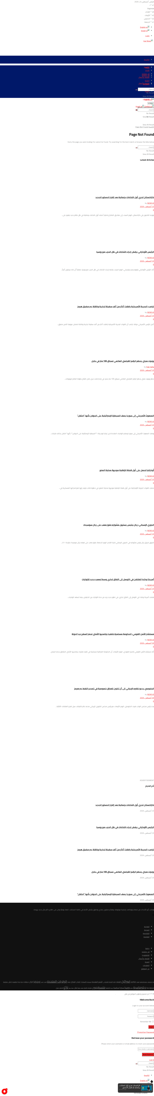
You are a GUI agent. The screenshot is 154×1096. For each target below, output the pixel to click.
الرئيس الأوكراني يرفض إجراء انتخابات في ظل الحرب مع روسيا (125, 252)
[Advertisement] (113, 48)
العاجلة (146, 926)
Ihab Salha (150, 367)
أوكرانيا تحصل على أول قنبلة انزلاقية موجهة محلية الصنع (127, 470)
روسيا (127, 987)
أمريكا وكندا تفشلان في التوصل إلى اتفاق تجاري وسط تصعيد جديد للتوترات (118, 579)
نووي (57, 988)
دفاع (131, 988)
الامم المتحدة (97, 982)
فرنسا (108, 988)
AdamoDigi (120, 994)
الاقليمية (146, 933)
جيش (10, 982)
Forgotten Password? (145, 1032)
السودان (83, 981)
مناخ (70, 988)
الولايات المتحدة (57, 981)
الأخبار (147, 70)
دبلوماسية (139, 987)
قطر (79, 988)
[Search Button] (136, 110)
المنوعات (146, 84)
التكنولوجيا (145, 955)
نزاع (66, 987)
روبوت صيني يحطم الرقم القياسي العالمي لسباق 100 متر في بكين (122, 361)
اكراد (114, 982)
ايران (31, 982)
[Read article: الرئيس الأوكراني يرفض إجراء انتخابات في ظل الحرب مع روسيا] (77, 233)
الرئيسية (146, 59)
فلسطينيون (98, 987)
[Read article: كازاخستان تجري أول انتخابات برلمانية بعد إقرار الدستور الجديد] (77, 178)
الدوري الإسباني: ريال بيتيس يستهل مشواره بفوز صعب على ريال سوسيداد (118, 525)
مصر (72, 988)
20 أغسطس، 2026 (147, 643)
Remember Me (145, 1021)
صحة (111, 988)
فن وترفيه (145, 74)
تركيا (18, 981)
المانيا (68, 982)
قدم (85, 988)
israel (138, 982)
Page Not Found (141, 127)
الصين (78, 982)
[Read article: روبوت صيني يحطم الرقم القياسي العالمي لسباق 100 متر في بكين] (77, 342)
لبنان (75, 988)
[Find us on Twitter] (153, 915)
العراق (73, 982)
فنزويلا (89, 988)
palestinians (143, 982)
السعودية (88, 982)
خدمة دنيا (150, 988)
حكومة (5, 982)
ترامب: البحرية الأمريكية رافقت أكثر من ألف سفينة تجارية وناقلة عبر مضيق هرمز (115, 306)
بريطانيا (26, 981)
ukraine (150, 982)
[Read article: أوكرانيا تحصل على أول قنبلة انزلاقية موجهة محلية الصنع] (77, 451)
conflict (133, 982)
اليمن (45, 982)
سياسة (116, 988)
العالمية (146, 936)
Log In (151, 1059)
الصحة (147, 80)
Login (147, 35)
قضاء (81, 988)
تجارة (22, 982)
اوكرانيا (37, 981)
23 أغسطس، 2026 (147, 206)
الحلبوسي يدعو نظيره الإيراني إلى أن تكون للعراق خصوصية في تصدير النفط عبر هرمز (114, 689)
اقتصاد (118, 982)
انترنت (42, 982)
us (153, 982)
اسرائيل (125, 981)
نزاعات (61, 987)
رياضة (147, 948)
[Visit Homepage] (148, 41)
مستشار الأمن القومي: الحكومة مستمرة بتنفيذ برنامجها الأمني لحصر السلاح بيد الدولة (113, 634)
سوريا (122, 988)
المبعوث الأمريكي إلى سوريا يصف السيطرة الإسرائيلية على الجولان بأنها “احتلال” (115, 416)
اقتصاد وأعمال (143, 77)
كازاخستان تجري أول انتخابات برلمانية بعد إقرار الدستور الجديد (124, 197)
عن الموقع (145, 968)
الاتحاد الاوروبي (108, 982)
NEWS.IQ (150, 203)
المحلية (146, 930)
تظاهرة (14, 982)
